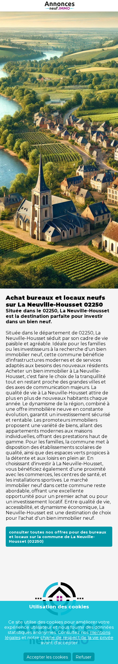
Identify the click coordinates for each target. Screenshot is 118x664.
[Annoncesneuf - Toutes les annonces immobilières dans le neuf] (59, 5)
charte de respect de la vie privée (76, 637)
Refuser (83, 657)
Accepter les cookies (47, 657)
